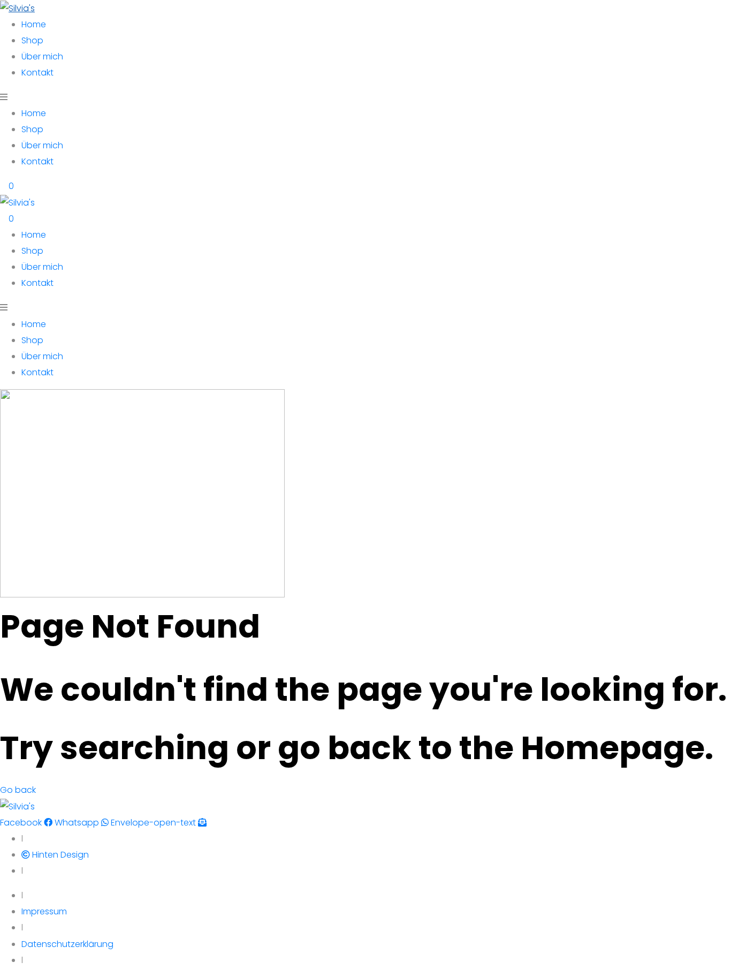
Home (33, 24)
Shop (32, 40)
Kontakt (37, 72)
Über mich (42, 56)
